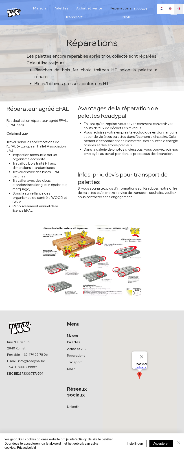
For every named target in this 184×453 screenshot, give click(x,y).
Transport (74, 362)
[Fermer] (178, 443)
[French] (178, 9)
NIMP (71, 369)
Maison (72, 335)
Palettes (73, 342)
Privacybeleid (26, 447)
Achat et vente (76, 349)
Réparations (76, 355)
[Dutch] (161, 9)
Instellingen (135, 443)
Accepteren (161, 443)
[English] (170, 9)
